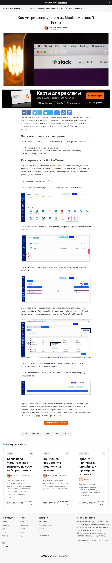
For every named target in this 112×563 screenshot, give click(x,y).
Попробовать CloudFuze (56, 423)
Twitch (41, 528)
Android (60, 8)
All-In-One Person (64, 556)
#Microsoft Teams (63, 434)
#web (25, 434)
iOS (66, 8)
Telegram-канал (45, 525)
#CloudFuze (36, 434)
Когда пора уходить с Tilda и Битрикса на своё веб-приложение (19, 464)
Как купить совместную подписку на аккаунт (52, 464)
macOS (23, 532)
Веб (70, 8)
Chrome (77, 8)
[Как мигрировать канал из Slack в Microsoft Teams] (63, 112)
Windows (41, 8)
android (84, 453)
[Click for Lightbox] (56, 207)
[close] (109, 2)
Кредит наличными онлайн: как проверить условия (87, 466)
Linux (53, 8)
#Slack (49, 434)
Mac (48, 8)
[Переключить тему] (105, 8)
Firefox (4, 550)
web (10, 453)
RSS (40, 532)
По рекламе (44, 536)
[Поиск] (108, 8)
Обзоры (33, 8)
